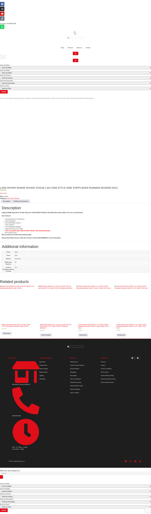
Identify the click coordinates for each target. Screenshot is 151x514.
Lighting (41, 375)
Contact (87, 47)
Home (1, 98)
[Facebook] (2, 4)
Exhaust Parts (43, 365)
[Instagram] (2, 9)
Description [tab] (6, 201)
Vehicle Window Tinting (76, 385)
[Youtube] (2, 14)
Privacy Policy (104, 372)
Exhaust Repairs (74, 368)
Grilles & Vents (43, 372)
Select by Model (5, 70)
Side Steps (42, 379)
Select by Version (5, 75)
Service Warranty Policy (107, 382)
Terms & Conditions (106, 368)
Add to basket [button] (46, 335)
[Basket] (3, 57)
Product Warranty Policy (107, 375)
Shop (62, 47)
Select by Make (5, 65)
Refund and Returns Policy (108, 379)
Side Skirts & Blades (24, 98)
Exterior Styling (13, 98)
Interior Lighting (74, 392)
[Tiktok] (2, 18)
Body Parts (42, 362)
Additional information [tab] (20, 201)
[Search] (1, 477)
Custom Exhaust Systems (77, 365)
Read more (6, 333)
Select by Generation (6, 80)
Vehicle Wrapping (75, 389)
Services (70, 47)
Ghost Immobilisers (75, 379)
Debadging (73, 372)
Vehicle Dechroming (75, 382)
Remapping (73, 375)
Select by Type (4, 86)
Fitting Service (74, 362)
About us (79, 47)
